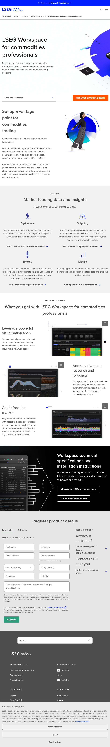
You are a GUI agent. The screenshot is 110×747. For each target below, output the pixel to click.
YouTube (65, 680)
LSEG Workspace (37, 16)
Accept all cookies (55, 726)
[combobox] (19, 567)
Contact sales (16, 675)
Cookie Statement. (82, 721)
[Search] (101, 9)
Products (24, 16)
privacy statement (55, 607)
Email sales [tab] (7, 530)
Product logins (16, 680)
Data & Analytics (60, 3)
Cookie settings (55, 742)
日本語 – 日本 (16, 700)
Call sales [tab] (22, 530)
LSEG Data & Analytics (10, 16)
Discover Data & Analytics (22, 670)
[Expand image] (105, 323)
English (13, 695)
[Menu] (106, 9)
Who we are (62, 695)
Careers (60, 700)
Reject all (55, 734)
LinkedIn (65, 670)
